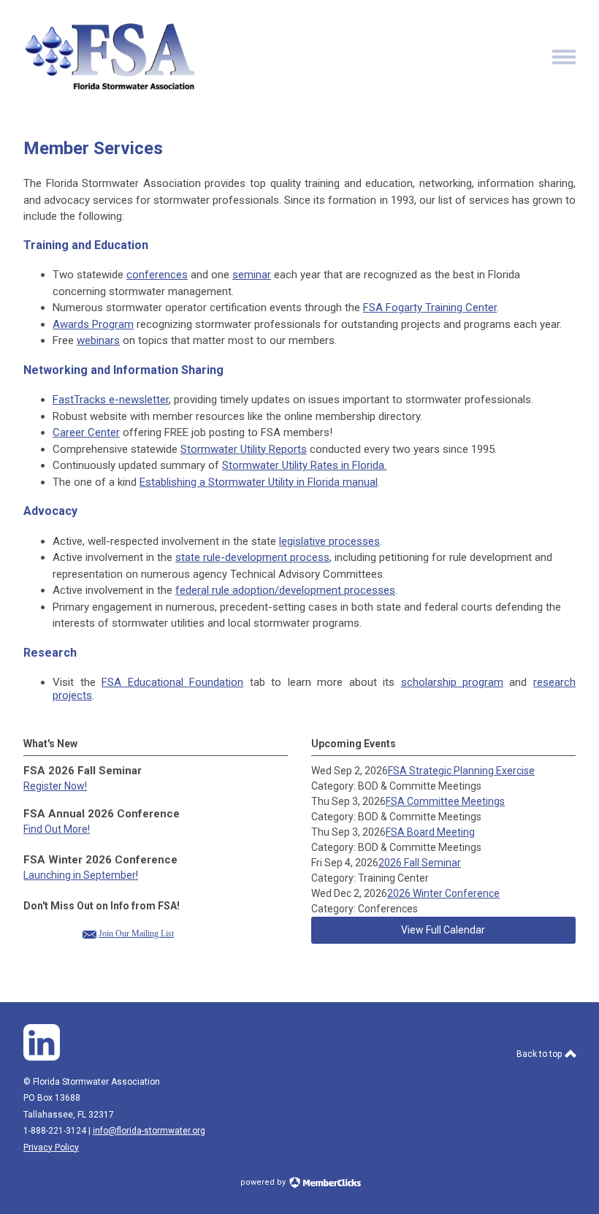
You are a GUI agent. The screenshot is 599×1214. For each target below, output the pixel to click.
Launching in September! (80, 875)
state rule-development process (252, 557)
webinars (98, 340)
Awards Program (93, 324)
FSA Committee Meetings (445, 801)
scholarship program (452, 682)
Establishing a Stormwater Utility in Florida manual (259, 482)
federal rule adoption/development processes (285, 590)
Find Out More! (56, 829)
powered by (264, 1182)
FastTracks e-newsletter (111, 399)
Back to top (540, 1054)
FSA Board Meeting (430, 832)
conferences (157, 274)
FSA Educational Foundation (172, 682)
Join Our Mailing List (136, 933)
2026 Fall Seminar (419, 862)
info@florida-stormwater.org (149, 1131)
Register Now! (55, 786)
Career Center (86, 432)
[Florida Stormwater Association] (112, 88)
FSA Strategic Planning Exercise (461, 770)
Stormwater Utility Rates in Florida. (304, 465)
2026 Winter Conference (443, 893)
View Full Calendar (443, 930)
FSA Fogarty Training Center (430, 307)
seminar (251, 274)
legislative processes (329, 541)
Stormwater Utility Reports (243, 449)
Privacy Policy (51, 1147)
